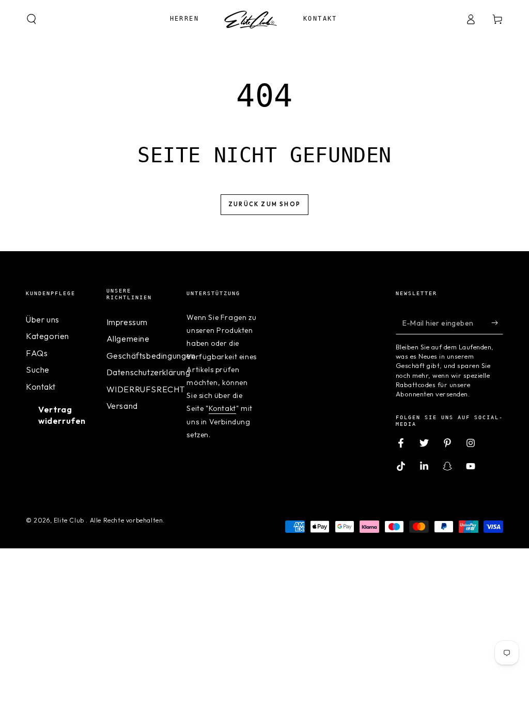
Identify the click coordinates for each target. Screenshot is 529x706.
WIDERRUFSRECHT (145, 389)
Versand (122, 406)
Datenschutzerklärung (148, 372)
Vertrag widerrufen (62, 415)
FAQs (37, 353)
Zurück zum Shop (264, 204)
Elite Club (70, 520)
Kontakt (40, 386)
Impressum (127, 322)
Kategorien (47, 336)
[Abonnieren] (497, 322)
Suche (38, 369)
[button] (31, 19)
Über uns (42, 319)
